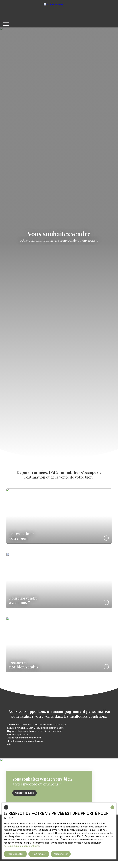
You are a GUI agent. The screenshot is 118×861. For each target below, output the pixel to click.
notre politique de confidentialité (21, 846)
